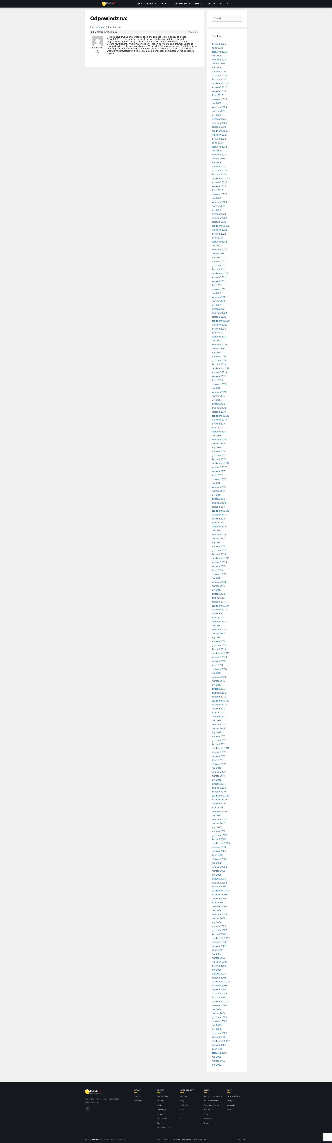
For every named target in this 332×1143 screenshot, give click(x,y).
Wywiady (208, 1109)
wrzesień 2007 (219, 942)
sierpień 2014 (219, 613)
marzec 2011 (218, 776)
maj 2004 (217, 1009)
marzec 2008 (218, 918)
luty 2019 (216, 400)
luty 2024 (217, 162)
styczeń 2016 (219, 546)
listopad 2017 (219, 459)
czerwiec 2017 (219, 479)
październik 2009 (221, 843)
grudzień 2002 (219, 1033)
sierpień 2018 (219, 423)
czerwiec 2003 (219, 1021)
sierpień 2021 (219, 281)
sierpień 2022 (219, 233)
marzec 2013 (218, 681)
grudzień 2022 (219, 218)
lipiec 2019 (217, 380)
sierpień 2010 (219, 803)
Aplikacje (231, 1105)
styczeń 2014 (219, 641)
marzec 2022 (218, 253)
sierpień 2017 (219, 471)
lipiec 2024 (217, 142)
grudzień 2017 (219, 455)
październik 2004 (221, 1001)
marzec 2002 (218, 1060)
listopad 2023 (219, 174)
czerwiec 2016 (219, 526)
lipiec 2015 (217, 570)
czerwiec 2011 (219, 764)
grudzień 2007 (219, 930)
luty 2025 (217, 115)
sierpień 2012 (219, 708)
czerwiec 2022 (219, 241)
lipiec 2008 (217, 902)
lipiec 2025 (217, 95)
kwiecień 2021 (219, 297)
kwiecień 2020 (219, 344)
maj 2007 (217, 954)
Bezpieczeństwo (234, 1096)
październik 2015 (220, 558)
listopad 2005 (219, 977)
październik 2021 (220, 273)
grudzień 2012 (219, 693)
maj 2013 (216, 673)
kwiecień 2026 (219, 59)
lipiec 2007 (217, 950)
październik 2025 (221, 83)
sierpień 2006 (219, 965)
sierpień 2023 (219, 186)
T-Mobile (184, 1105)
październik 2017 (220, 463)
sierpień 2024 (219, 139)
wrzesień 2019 (219, 372)
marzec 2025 (218, 111)
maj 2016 (216, 530)
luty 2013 (216, 685)
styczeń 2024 (219, 166)
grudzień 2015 (219, 550)
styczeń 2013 (219, 688)
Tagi (195, 1139)
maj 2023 (217, 198)
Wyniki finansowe (211, 1101)
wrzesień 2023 (219, 182)
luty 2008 (217, 922)
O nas (159, 1139)
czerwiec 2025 (219, 99)
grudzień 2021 (219, 265)
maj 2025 (217, 103)
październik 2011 (220, 748)
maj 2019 (216, 388)
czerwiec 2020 (219, 336)
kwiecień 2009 (219, 867)
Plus (182, 1109)
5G (181, 1114)
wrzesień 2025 (219, 87)
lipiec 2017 (217, 475)
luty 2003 (217, 1029)
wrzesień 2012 (219, 704)
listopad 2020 (219, 317)
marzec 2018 (218, 443)
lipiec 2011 (217, 760)
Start (140, 4)
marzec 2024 (218, 158)
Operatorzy (181, 4)
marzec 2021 (218, 301)
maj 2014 (216, 625)
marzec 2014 (218, 633)
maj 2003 (217, 1025)
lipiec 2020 (217, 332)
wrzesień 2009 (219, 847)
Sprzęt (164, 4)
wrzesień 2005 (219, 985)
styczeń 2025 (219, 119)
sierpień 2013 (219, 661)
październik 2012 (220, 700)
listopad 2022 (219, 222)
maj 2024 (217, 150)
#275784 (193, 32)
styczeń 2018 (218, 451)
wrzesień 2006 (219, 962)
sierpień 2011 (218, 756)
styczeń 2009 (219, 878)
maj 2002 (217, 1057)
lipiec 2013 (217, 665)
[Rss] (87, 1108)
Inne (210, 4)
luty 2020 (217, 352)
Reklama (207, 1123)
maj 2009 (217, 863)
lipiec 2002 (217, 1049)
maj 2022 (217, 245)
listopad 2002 (219, 1037)
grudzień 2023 (219, 170)
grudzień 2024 (219, 123)
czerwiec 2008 (219, 906)
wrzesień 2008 (219, 894)
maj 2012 (216, 720)
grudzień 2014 (219, 598)
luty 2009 (217, 875)
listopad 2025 (219, 79)
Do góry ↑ (242, 1139)
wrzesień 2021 (219, 277)
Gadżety (160, 1123)
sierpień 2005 (219, 989)
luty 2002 (217, 1064)
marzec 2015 (218, 586)
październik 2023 (221, 178)
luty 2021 (216, 305)
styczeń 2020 (219, 356)
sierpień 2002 (219, 1045)
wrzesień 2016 (219, 514)
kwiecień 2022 (219, 249)
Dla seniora (161, 1109)
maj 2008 (217, 910)
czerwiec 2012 (219, 716)
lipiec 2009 (217, 855)
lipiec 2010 (217, 807)
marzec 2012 (218, 728)
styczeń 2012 (218, 736)
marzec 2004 (219, 1013)
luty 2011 (216, 780)
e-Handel (208, 1118)
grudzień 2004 (219, 993)
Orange (183, 1096)
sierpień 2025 (219, 91)
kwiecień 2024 (219, 154)
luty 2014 (216, 637)
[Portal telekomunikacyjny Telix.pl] (94, 1091)
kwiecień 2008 (219, 914)
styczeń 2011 (218, 783)
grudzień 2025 (219, 75)
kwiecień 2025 (219, 107)
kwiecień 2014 (219, 629)
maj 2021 (216, 293)
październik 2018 (220, 416)
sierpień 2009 (219, 851)
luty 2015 (216, 590)
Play (182, 1101)
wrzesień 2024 (219, 135)
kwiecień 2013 (219, 677)
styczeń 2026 (219, 71)
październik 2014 (220, 605)
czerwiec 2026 (219, 51)
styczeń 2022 (219, 261)
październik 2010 (220, 795)
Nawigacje (161, 1114)
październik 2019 (220, 368)
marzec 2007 (218, 958)
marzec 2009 (219, 871)
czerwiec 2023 (219, 194)
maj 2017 (216, 483)
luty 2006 (217, 970)
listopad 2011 (218, 744)
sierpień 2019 (219, 376)
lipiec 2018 (217, 427)
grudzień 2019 (219, 360)
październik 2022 (221, 226)
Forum (100, 27)
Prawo (206, 1114)
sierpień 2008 (219, 898)
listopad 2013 (219, 649)
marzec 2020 (218, 348)
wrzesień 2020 (219, 324)
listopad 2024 (219, 127)
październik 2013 (220, 653)
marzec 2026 (218, 63)
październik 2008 (221, 890)
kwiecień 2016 (219, 534)
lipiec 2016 (217, 522)
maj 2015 (216, 578)
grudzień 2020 (219, 313)
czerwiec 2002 (219, 1053)
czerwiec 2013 (219, 669)
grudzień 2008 (219, 882)
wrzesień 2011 (219, 752)
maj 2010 (216, 815)
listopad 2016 (219, 506)
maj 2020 (217, 340)
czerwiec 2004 (219, 1005)
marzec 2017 (218, 491)
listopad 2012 (219, 696)
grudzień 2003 (219, 1017)
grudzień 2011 (219, 740)
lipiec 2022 (217, 237)
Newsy (149, 4)
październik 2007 (221, 938)
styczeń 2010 (219, 831)
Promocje (138, 1096)
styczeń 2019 (219, 404)
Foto (229, 1109)
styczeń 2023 (219, 214)
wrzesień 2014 (219, 609)
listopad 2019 (219, 364)
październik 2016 (220, 510)
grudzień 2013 (219, 645)
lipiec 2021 (217, 285)
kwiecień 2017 (219, 487)
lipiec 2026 (217, 47)
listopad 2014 (219, 601)
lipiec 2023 (217, 190)
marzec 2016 (218, 538)
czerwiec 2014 (219, 621)
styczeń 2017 (218, 499)
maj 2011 (216, 768)
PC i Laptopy (162, 1118)
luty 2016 (216, 542)
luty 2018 (216, 447)
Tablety (160, 1105)
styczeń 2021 (218, 309)
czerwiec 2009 (219, 859)
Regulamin (186, 1139)
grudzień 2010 (219, 787)
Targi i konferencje (211, 1105)
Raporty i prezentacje (213, 1096)
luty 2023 (217, 210)
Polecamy (138, 1101)
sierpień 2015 (219, 566)
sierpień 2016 (219, 518)
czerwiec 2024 (219, 146)
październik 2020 (221, 321)
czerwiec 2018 (219, 431)
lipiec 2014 (217, 617)
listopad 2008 (219, 886)
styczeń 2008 (219, 926)
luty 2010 (216, 827)
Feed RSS (203, 1139)
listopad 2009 (219, 839)
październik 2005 (221, 981)
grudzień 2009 (219, 835)
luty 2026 (217, 67)
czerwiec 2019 (219, 384)
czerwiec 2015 (219, 574)
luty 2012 (216, 732)
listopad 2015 (219, 554)
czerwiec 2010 (219, 811)
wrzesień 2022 (219, 229)
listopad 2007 (219, 934)
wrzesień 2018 (219, 419)
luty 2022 (217, 257)
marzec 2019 (218, 396)
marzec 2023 (218, 206)
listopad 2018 (219, 411)
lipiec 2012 (217, 712)
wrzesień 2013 (219, 657)
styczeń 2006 (219, 973)
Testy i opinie (162, 1096)
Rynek (198, 4)
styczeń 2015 (218, 594)
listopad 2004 (219, 997)
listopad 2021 (219, 269)
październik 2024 (221, 131)
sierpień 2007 (219, 946)
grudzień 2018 (219, 408)
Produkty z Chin (164, 1127)
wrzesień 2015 (219, 562)
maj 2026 (217, 55)
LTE (182, 1118)
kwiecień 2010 (219, 819)
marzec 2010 (218, 823)
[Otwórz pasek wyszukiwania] (227, 4)
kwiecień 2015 (219, 582)
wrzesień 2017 (219, 467)
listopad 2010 (219, 791)
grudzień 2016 (219, 503)
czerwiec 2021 (219, 289)
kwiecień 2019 (219, 392)
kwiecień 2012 (219, 724)
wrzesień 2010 (219, 799)
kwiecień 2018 (219, 439)
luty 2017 (216, 495)
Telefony (160, 1101)
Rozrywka (231, 1101)
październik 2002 (221, 1041)
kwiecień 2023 (219, 202)
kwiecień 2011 (219, 772)
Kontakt (167, 1139)
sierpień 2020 (219, 328)
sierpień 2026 (219, 44)
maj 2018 (216, 435)
